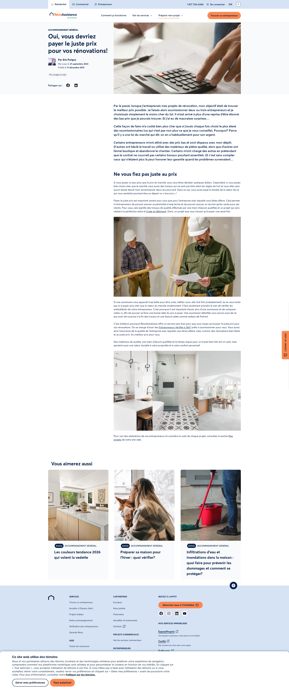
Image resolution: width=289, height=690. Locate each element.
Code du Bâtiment (156, 211)
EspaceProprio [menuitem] (166, 631)
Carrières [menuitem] (117, 626)
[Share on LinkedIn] (76, 85)
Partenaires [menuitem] (118, 614)
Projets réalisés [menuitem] (76, 614)
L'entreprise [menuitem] (120, 596)
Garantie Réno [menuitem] (76, 632)
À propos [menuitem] (117, 602)
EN (230, 4)
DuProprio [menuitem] (164, 650)
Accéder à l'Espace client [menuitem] (81, 608)
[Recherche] (238, 4)
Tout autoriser (62, 682)
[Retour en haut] (233, 585)
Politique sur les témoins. (81, 674)
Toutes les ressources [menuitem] (79, 646)
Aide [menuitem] (71, 640)
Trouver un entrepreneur (224, 15)
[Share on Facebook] (68, 85)
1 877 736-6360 (195, 4)
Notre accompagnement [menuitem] (81, 620)
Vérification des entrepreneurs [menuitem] (83, 626)
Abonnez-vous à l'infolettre (178, 605)
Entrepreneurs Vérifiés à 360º (175, 327)
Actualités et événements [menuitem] (125, 620)
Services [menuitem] (74, 596)
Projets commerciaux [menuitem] (126, 634)
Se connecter (217, 4)
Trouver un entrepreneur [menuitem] (81, 602)
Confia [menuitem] (162, 641)
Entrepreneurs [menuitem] (122, 648)
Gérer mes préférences (30, 682)
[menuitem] (58, 4)
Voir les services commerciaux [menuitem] (127, 640)
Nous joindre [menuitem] (119, 608)
